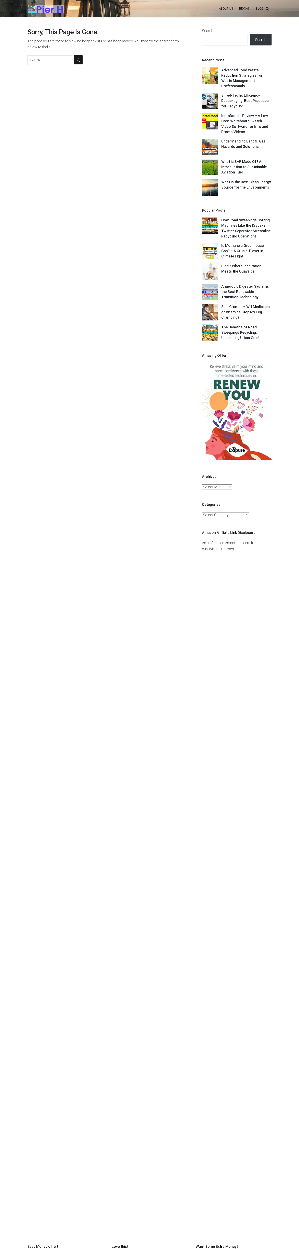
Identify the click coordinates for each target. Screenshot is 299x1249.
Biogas (244, 8)
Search (207, 31)
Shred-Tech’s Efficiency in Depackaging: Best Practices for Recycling (245, 100)
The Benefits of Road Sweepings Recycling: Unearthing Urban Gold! (240, 332)
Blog (259, 8)
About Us (226, 8)
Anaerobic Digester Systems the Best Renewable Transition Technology (245, 291)
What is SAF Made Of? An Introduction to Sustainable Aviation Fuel (244, 166)
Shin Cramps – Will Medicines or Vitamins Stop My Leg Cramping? (245, 312)
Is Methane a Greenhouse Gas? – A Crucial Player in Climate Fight (242, 250)
